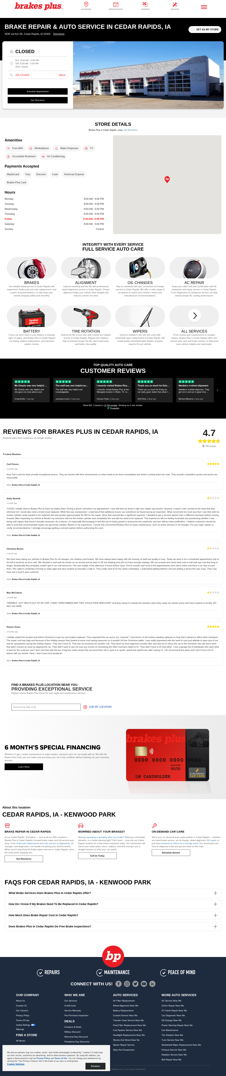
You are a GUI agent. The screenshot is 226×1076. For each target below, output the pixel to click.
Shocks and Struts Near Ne (126, 1040)
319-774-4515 (22, 74)
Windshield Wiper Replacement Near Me (181, 1045)
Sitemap (20, 1029)
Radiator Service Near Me (174, 1054)
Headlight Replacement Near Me (129, 1035)
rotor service (50, 843)
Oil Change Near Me (172, 1020)
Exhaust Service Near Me (174, 1050)
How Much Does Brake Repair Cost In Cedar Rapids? (43, 915)
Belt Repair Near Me (171, 1059)
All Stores (20, 1040)
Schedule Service (171, 852)
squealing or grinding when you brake (104, 837)
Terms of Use (22, 1020)
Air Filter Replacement (124, 1000)
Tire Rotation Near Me (172, 1035)
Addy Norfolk (13, 498)
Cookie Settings (23, 1025)
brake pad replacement (27, 843)
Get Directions (38, 100)
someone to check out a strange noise (179, 843)
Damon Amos (13, 627)
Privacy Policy (22, 1015)
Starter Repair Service (124, 1045)
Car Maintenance (170, 1030)
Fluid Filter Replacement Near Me (129, 1025)
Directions (58, 34)
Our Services (70, 1000)
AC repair (211, 840)
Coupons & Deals (72, 1027)
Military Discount (72, 1032)
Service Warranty (72, 1010)
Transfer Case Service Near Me (128, 1020)
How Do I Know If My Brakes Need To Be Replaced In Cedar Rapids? (53, 904)
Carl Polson (13, 464)
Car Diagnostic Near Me (173, 1015)
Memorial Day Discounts (76, 1037)
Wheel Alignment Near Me (125, 1005)
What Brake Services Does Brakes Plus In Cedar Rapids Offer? (50, 893)
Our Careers (22, 1010)
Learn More (24, 767)
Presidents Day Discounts (76, 1041)
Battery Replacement (123, 1010)
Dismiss (95, 1066)
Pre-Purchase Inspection (76, 1015)
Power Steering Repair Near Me (177, 1025)
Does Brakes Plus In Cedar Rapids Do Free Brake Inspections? (50, 926)
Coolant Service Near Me (125, 1015)
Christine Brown (15, 549)
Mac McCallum (14, 592)
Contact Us (21, 1005)
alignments (64, 843)
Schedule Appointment (38, 91)
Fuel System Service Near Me (127, 1030)
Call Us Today (97, 856)
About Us (20, 1000)
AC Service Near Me (171, 1000)
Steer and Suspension (124, 1050)
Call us (62, 74)
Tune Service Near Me (172, 1040)
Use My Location (100, 707)
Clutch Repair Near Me (173, 1005)
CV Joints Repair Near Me (174, 1010)
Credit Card (70, 1005)
